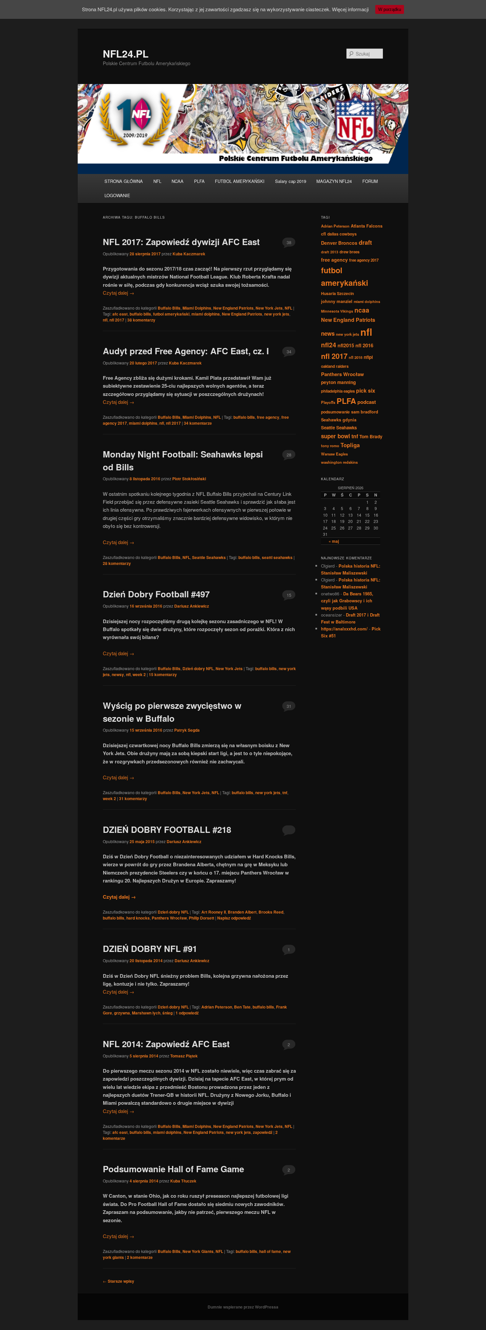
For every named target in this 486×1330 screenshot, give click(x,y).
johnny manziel (336, 301)
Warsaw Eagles (334, 453)
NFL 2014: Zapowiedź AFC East (166, 1044)
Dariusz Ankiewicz (191, 606)
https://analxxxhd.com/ (344, 628)
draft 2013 (329, 251)
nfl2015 (346, 345)
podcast (366, 402)
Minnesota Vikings (337, 311)
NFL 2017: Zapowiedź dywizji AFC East (181, 242)
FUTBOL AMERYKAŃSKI (239, 181)
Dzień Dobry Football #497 (156, 594)
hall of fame (270, 1251)
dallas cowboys (342, 234)
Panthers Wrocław (169, 918)
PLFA (199, 181)
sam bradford (364, 412)
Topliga (350, 445)
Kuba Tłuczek (183, 1181)
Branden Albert (242, 912)
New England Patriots (233, 308)
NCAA (177, 181)
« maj (334, 541)
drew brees (349, 252)
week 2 (139, 674)
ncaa (361, 310)
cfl (323, 234)
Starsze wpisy (118, 1281)
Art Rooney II (213, 912)
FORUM (370, 181)
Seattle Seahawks (209, 557)
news (328, 333)
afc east (120, 314)
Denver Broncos (339, 242)
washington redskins (339, 462)
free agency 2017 (364, 260)
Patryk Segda (187, 730)
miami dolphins (205, 314)
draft (365, 242)
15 (289, 595)
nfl (105, 320)
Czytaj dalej (118, 292)
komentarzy (141, 320)
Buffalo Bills (169, 308)
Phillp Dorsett (201, 918)
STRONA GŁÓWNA (123, 181)
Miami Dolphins (196, 308)
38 (289, 242)
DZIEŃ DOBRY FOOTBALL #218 (167, 829)
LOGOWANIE (117, 195)
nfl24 (328, 344)
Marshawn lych (146, 1013)
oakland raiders (334, 366)
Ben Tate (242, 1007)
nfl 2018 (355, 357)
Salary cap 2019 (290, 181)
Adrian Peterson (216, 1007)
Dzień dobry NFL (198, 668)
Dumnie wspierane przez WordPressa (243, 1307)
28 (289, 454)
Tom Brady (371, 436)
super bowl (335, 436)
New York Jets (269, 308)
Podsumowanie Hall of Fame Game (173, 1169)
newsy (118, 674)
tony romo (330, 445)
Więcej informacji (350, 9)
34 (289, 351)
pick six (365, 390)
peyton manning (338, 382)
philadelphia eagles (338, 391)
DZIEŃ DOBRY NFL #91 (150, 948)
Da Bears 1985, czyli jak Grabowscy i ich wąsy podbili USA (347, 600)
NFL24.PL (125, 53)
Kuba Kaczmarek (189, 254)
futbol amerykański (171, 314)
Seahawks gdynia (338, 420)
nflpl (368, 357)
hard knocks (138, 918)
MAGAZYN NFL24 (334, 181)
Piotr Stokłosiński (189, 479)
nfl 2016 (364, 345)
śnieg (167, 1013)
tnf (284, 792)
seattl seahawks (277, 557)
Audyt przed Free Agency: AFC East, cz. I (186, 351)
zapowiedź (262, 1132)
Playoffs (328, 402)
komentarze (198, 423)
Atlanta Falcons (367, 226)
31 (289, 706)
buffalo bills (140, 314)
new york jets (276, 314)
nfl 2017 (116, 320)
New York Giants (198, 1251)
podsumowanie (335, 412)
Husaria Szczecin (337, 293)
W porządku (389, 9)
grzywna (122, 1013)
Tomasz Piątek (184, 1056)
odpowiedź (187, 1013)
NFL (157, 181)
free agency (268, 417)
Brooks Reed (271, 912)
